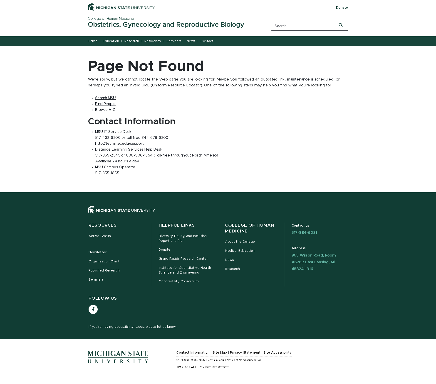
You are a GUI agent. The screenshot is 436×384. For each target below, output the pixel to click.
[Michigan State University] (121, 7)
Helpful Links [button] (177, 225)
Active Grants (100, 236)
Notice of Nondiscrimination (244, 360)
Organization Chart (104, 261)
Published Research (104, 270)
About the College (240, 241)
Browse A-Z (105, 110)
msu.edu (218, 360)
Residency (152, 41)
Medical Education (240, 250)
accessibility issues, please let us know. (145, 326)
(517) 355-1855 (196, 360)
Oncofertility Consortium (179, 281)
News (191, 41)
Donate (342, 7)
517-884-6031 (304, 233)
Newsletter (98, 252)
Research (131, 41)
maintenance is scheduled (310, 79)
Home (92, 41)
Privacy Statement (245, 352)
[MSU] (218, 214)
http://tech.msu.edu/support (119, 143)
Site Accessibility (278, 352)
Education (111, 41)
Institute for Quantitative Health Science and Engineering (185, 270)
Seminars (173, 41)
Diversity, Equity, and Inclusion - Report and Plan (184, 238)
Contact (207, 41)
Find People (105, 104)
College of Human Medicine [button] (249, 228)
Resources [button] (103, 225)
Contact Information (193, 352)
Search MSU (105, 98)
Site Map (220, 352)
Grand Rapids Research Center (183, 258)
